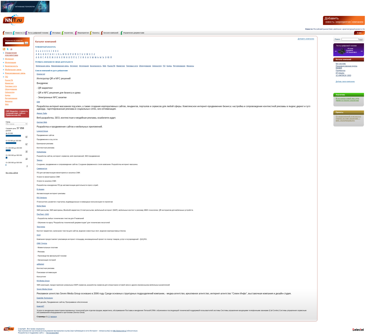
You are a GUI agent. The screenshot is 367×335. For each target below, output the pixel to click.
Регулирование (11, 98)
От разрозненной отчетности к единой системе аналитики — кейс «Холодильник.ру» (348, 119)
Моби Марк (41, 206)
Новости (8, 33)
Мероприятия (83, 33)
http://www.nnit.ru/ (119, 331)
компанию (357, 21)
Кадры (7, 95)
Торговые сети (11, 86)
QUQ (39, 235)
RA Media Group (43, 281)
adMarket (40, 264)
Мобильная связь (13, 70)
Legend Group (42, 131)
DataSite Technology (45, 298)
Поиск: (337, 39)
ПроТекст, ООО (43, 214)
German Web (42, 122)
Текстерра (41, 227)
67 (27, 144)
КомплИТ (40, 306)
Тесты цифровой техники (38, 33)
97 (27, 137)
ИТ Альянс (340, 73)
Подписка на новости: (14, 41)
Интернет (9, 59)
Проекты (95, 33)
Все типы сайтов (12, 173)
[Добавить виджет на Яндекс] (11, 49)
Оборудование (11, 89)
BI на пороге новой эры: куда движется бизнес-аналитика (347, 99)
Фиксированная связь (15, 73)
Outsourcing (9, 92)
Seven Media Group (44, 289)
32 (27, 151)
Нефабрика (41, 152)
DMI (38, 102)
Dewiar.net (41, 74)
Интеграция (10, 62)
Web (7, 104)
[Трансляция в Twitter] (8, 49)
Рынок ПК (9, 80)
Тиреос (39, 160)
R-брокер (40, 189)
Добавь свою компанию (345, 82)
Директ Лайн (42, 113)
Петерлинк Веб (52, 333)
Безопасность (11, 66)
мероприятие (343, 21)
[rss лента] (5, 49)
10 (27, 159)
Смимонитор (42, 169)
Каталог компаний (111, 33)
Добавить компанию (306, 39)
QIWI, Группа (42, 243)
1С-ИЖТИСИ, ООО (343, 75)
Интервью (56, 33)
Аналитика (68, 33)
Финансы (8, 101)
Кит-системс (341, 64)
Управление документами (133, 33)
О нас (359, 33)
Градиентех (340, 71)
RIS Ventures (42, 198)
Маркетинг (9, 83)
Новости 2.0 (20, 33)
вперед (54, 317)
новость (329, 21)
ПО (6, 77)
